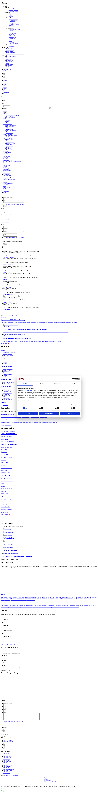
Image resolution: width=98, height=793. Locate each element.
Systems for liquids (7, 124)
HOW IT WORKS (7, 302)
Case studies (6, 191)
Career (4, 189)
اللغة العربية (6, 92)
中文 (4, 93)
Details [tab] (41, 383)
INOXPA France (7, 757)
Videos (5, 171)
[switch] (41, 408)
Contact (5, 70)
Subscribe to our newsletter (12, 775)
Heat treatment (12, 26)
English (5, 80)
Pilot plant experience (8, 165)
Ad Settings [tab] (57, 383)
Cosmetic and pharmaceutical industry (12, 161)
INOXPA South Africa (8, 769)
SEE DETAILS (7, 287)
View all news (4, 343)
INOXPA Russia (7, 766)
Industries (5, 153)
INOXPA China (7, 755)
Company (5, 178)
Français (5, 85)
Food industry (6, 156)
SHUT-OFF (6, 282)
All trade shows (5, 514)
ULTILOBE (6, 304)
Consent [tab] (25, 383)
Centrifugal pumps (13, 10)
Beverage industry (7, 160)
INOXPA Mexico (7, 761)
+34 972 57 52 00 (5, 219)
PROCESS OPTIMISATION (10, 297)
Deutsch (5, 84)
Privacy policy (47, 780)
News (4, 186)
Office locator (6, 187)
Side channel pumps (13, 11)
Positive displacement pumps (15, 8)
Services (5, 162)
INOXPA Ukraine (7, 770)
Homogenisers (12, 23)
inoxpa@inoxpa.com (5, 222)
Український (6, 90)
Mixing (5, 118)
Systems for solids (7, 134)
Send (5, 206)
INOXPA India (6, 759)
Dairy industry (6, 158)
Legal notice (47, 778)
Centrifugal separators (14, 24)
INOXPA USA (6, 773)
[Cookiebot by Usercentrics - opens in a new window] (73, 379)
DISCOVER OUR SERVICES (8, 644)
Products (5, 111)
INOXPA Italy (6, 760)
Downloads (6, 174)
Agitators (11, 13)
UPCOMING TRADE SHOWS (10, 260)
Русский (5, 89)
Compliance (6, 180)
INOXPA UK (6, 771)
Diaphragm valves (13, 37)
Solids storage (12, 30)
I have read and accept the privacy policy (14, 204)
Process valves (12, 39)
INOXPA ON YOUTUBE (9, 275)
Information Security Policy (50, 781)
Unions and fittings (13, 43)
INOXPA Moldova (7, 762)
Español (5, 81)
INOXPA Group (7, 69)
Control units (12, 38)
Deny (28, 413)
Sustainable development (9, 179)
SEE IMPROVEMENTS (9, 257)
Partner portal (6, 173)
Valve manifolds (13, 35)
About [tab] (73, 383)
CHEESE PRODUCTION (9, 267)
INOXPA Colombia (7, 756)
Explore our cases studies (7, 425)
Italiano (5, 87)
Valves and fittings (7, 138)
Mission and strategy (8, 183)
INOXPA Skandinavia (8, 767)
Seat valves (11, 34)
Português (5, 88)
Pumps (5, 113)
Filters (10, 41)
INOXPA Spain (7, 753)
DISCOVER (6, 279)
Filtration (11, 25)
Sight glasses (12, 42)
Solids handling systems (14, 29)
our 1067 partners (27, 390)
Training (5, 166)
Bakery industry (7, 157)
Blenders (11, 16)
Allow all (70, 413)
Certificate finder (7, 170)
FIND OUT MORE (8, 294)
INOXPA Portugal (7, 765)
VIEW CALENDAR (8, 265)
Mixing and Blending (14, 19)
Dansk (4, 83)
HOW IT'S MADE (7, 272)
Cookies (46, 779)
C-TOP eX (5, 290)
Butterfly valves (12, 33)
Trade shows (6, 184)
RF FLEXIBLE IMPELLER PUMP (11, 252)
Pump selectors (6, 169)
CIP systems (12, 21)
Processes (11, 46)
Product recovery (13, 20)
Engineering (6, 168)
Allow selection (49, 413)
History (5, 182)
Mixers (10, 15)
